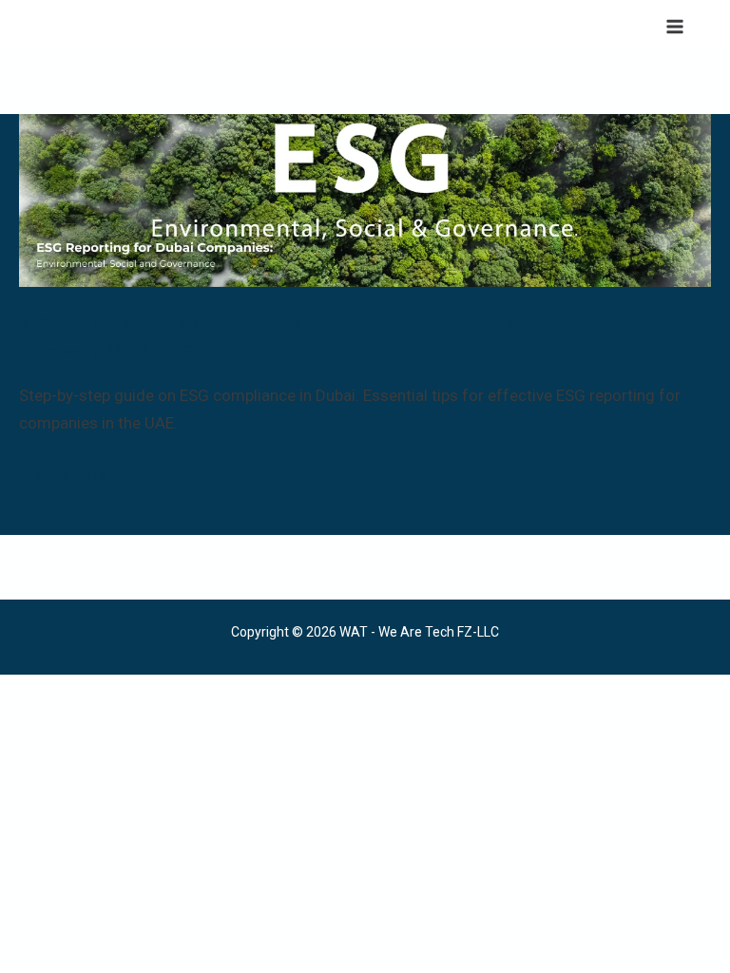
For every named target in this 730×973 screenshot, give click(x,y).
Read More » (63, 472)
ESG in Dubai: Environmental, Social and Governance (286, 323)
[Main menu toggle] (676, 26)
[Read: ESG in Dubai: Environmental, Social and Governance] (365, 198)
